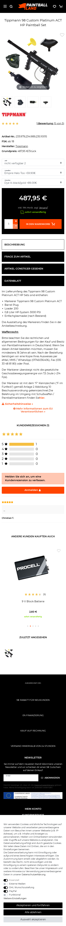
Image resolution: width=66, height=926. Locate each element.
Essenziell (14, 880)
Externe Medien (17, 883)
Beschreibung (14, 244)
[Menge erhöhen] (15, 221)
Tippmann (21, 146)
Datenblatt (12, 280)
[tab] (33, 244)
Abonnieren (52, 777)
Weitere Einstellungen (15, 898)
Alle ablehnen (33, 912)
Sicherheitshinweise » (18, 403)
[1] (7, 102)
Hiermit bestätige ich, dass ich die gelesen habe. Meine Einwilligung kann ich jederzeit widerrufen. (33, 786)
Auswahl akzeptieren (33, 919)
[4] (45, 102)
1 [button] (27, 626)
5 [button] (38, 626)
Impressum (51, 868)
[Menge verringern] (15, 226)
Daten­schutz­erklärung (33, 874)
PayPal (13, 891)
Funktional (15, 894)
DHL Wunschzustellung (21, 887)
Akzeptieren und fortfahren (33, 905)
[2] (20, 102)
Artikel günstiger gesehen (23, 268)
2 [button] (30, 626)
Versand (43, 207)
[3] (33, 102)
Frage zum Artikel (17, 256)
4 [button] (35, 626)
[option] (33, 583)
